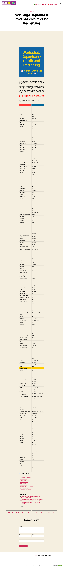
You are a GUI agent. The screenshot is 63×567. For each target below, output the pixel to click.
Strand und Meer (23, 483)
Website (20, 538)
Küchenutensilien (23, 479)
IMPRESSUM (52, 557)
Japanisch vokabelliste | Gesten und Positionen (32, 500)
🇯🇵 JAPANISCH (44, 4)
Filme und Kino (23, 485)
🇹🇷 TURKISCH (50, 4)
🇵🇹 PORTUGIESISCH (37, 4)
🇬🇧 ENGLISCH (35, 3)
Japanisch (31, 11)
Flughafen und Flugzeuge (25, 489)
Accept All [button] (60, 565)
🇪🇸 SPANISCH (48, 3)
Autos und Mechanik (24, 488)
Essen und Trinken (24, 482)
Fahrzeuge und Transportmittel (26, 486)
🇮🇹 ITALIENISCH (54, 3)
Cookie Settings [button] (55, 565)
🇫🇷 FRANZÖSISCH (42, 3)
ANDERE (55, 4)
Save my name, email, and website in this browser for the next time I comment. (31, 543)
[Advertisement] (31, 41)
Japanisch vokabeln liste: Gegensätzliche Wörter (32, 499)
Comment (21, 526)
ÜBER (47, 557)
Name (20, 534)
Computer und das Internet (26, 477)
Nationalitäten (23, 476)
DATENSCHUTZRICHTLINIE (39, 557)
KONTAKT (35, 555)
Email (33, 534)
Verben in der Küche (24, 480)
